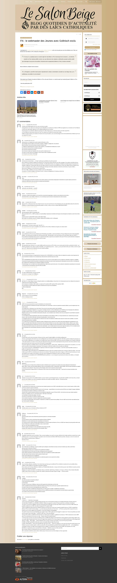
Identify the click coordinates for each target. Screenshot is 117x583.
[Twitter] (21, 92)
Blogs (31, 1)
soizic (23, 270)
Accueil (27, 1)
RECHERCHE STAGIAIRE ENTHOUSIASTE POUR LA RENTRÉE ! (90, 235)
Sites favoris (88, 266)
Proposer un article (72, 1)
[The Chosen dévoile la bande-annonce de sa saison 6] (18, 553)
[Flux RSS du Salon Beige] (93, 283)
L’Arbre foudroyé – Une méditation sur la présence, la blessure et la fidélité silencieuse (39, 568)
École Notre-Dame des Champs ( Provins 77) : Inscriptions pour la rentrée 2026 (92, 221)
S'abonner (63, 558)
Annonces (63, 1)
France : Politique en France (26, 37)
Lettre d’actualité (54, 1)
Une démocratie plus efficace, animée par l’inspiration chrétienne (34, 562)
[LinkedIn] (31, 92)
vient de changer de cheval (26, 80)
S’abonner (87, 260)
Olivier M (23, 124)
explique (46, 51)
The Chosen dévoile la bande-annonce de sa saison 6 (32, 549)
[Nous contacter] (91, 283)
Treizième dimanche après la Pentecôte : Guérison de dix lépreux (34, 555)
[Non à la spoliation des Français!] (92, 66)
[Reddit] (35, 92)
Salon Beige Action (39, 1)
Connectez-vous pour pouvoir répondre (29, 136)
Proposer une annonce (92, 243)
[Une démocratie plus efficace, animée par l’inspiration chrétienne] (18, 566)
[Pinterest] (28, 92)
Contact (47, 1)
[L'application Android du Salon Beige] (94, 283)
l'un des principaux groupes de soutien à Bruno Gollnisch (39, 50)
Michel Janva (27, 44)
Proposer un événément (92, 248)
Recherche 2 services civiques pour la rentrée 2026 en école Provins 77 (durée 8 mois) (91, 228)
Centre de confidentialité (90, 268)
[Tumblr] (38, 92)
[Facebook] (25, 92)
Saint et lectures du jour (90, 264)
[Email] (42, 92)
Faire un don (88, 258)
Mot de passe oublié (96, 44)
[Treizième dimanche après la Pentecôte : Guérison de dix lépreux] (18, 560)
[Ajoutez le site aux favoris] (92, 283)
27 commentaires (27, 46)
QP (22, 384)
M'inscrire (98, 49)
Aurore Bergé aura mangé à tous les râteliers (70, 100)
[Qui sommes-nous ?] (89, 283)
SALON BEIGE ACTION (92, 53)
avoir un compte (25, 539)
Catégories (87, 262)
